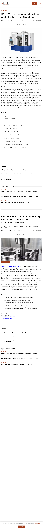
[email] (25, 24)
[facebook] (17, 24)
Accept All (21, 526)
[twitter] (21, 24)
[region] (21, 525)
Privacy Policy (37, 523)
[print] (41, 24)
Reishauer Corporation (11, 20)
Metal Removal (4, 10)
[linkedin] (19, 24)
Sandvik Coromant (10, 230)
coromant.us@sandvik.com (8, 316)
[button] (2, 3)
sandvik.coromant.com (6, 318)
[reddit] (23, 24)
